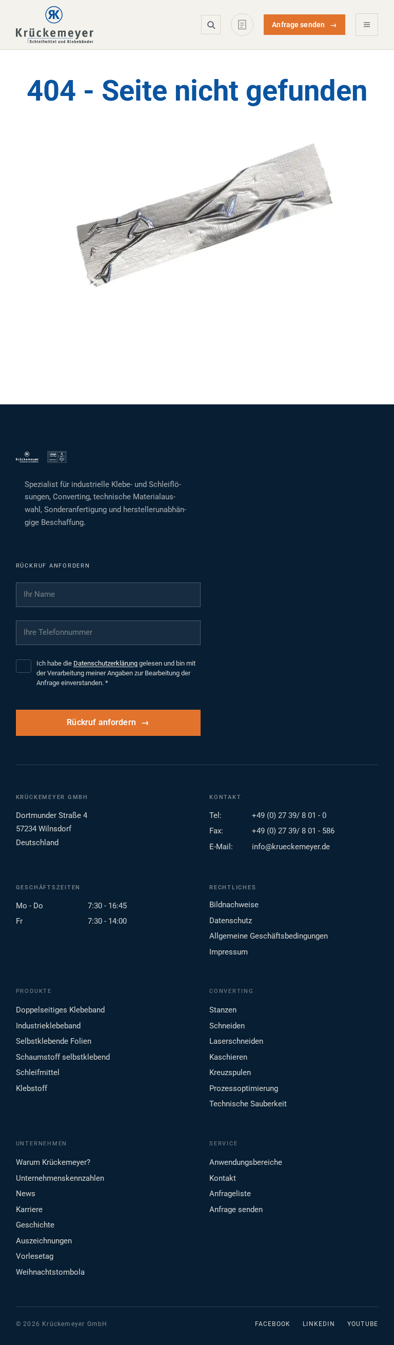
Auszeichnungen (44, 1240)
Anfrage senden (304, 25)
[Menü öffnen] (367, 24)
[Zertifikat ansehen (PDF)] (57, 457)
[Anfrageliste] (242, 24)
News (25, 1193)
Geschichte (35, 1225)
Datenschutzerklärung (105, 663)
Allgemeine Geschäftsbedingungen (268, 936)
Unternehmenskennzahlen (60, 1178)
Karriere (29, 1209)
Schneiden (227, 1025)
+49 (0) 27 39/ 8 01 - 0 (289, 815)
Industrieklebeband (48, 1025)
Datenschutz (230, 920)
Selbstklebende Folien (53, 1041)
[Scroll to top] (370, 1321)
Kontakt (222, 1178)
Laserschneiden (236, 1041)
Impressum (228, 952)
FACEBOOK (273, 1324)
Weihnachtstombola (50, 1272)
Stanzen (223, 1010)
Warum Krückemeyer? (53, 1162)
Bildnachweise (234, 904)
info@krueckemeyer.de (291, 846)
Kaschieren (228, 1057)
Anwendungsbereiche (245, 1162)
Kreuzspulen (230, 1072)
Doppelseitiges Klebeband (60, 1010)
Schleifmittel (38, 1072)
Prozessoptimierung (243, 1088)
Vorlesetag (34, 1256)
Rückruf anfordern (101, 722)
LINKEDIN (319, 1324)
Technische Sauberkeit (248, 1103)
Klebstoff (31, 1088)
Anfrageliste (230, 1193)
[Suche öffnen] (211, 24)
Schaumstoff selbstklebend (63, 1057)
